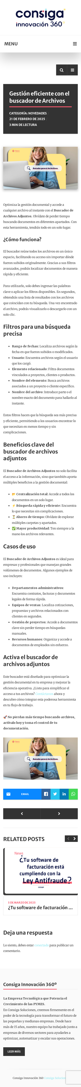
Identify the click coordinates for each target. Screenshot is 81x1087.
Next (74, 838)
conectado (41, 945)
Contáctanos (44, 694)
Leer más (14, 1051)
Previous (68, 838)
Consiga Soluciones (56, 1078)
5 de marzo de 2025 (22, 902)
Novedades (37, 113)
